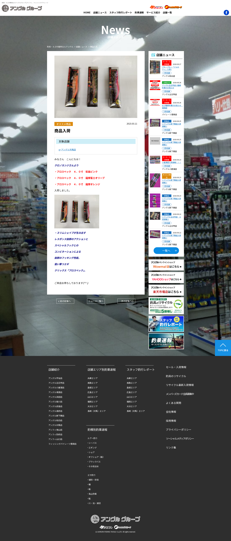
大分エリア (93, 406)
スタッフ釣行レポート (120, 12)
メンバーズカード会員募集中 (180, 394)
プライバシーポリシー (178, 429)
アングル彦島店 (55, 406)
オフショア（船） (97, 457)
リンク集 (171, 447)
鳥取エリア (93, 383)
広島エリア (93, 392)
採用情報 (171, 420)
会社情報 (171, 411)
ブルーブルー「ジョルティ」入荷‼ (170, 68)
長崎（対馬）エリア (97, 411)
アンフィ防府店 (55, 434)
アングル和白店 (55, 420)
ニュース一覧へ (95, 301)
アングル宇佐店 (55, 378)
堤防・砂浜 (94, 480)
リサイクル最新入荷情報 (180, 385)
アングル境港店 (55, 392)
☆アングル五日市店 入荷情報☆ (171, 218)
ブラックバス (95, 462)
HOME (87, 12)
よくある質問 (173, 403)
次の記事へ (126, 301)
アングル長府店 (55, 411)
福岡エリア (93, 402)
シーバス (93, 443)
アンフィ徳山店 (55, 430)
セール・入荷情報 (176, 367)
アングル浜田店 (55, 397)
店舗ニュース (100, 12)
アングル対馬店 (68, 149)
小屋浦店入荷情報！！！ (171, 162)
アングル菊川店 (55, 402)
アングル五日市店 (56, 383)
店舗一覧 (167, 12)
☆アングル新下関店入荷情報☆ (171, 125)
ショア (92, 452)
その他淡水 (94, 466)
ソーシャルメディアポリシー (180, 438)
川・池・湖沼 (95, 503)
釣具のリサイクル (176, 376)
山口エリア (93, 397)
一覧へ (166, 250)
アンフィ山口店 (55, 439)
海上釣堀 (93, 494)
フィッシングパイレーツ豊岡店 (62, 444)
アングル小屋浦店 (56, 387)
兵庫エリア (93, 378)
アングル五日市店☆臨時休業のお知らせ (171, 86)
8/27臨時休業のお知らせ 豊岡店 (172, 106)
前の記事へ (65, 301)
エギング (93, 448)
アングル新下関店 (56, 416)
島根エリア (93, 387)
